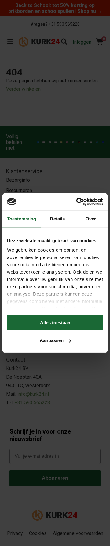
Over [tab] (91, 218)
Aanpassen (52, 340)
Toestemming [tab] (21, 218)
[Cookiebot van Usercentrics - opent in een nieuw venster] (77, 202)
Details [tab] (57, 218)
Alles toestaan (55, 322)
